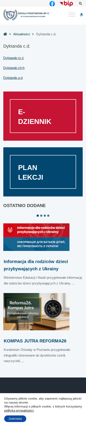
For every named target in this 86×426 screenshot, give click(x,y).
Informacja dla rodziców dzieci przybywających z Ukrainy (36, 265)
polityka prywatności (19, 410)
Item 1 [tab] (38, 216)
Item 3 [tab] (45, 216)
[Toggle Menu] (71, 15)
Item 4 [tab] (48, 216)
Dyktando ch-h (13, 68)
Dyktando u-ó (13, 78)
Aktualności (21, 34)
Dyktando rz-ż (13, 58)
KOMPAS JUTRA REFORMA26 (35, 340)
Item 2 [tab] (41, 216)
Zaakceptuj (15, 418)
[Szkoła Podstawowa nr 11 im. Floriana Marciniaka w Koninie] (26, 14)
